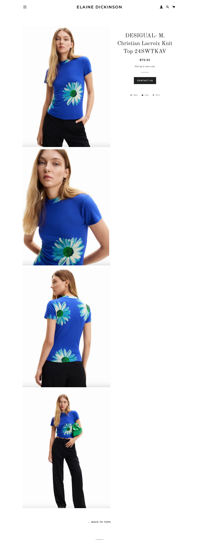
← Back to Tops (99, 522)
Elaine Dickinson (99, 7)
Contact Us (145, 80)
